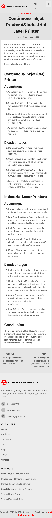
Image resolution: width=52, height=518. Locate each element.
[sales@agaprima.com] (3, 416)
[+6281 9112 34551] (3, 410)
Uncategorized (26, 13)
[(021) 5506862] (3, 404)
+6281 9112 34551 (13, 410)
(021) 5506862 (12, 404)
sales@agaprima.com (16, 416)
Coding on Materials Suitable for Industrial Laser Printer (13, 359)
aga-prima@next (21, 37)
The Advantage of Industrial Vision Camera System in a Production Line (40, 360)
